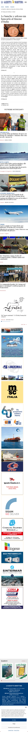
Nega (14, 723)
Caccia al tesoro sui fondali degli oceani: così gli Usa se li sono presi (12, 195)
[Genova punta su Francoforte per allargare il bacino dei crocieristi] (14, 214)
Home (2, 6)
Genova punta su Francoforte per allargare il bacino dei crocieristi (11, 226)
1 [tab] (1, 321)
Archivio (23, 661)
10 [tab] (12, 680)
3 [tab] (3, 321)
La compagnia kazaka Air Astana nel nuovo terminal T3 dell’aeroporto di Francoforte (12, 286)
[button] (26, 707)
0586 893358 (17, 690)
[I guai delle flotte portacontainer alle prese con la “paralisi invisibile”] (14, 151)
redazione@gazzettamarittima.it (16, 693)
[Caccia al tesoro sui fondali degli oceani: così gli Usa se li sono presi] (14, 183)
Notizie (1, 262)
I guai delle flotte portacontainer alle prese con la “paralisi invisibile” (13, 164)
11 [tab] (13, 680)
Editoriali (2, 140)
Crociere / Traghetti (4, 233)
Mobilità (7, 6)
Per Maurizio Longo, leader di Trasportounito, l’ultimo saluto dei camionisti (12, 257)
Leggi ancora (14, 317)
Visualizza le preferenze (14, 727)
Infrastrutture (3, 290)
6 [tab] (7, 321)
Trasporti (12, 6)
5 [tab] (6, 321)
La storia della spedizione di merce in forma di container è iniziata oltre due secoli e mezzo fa (13, 135)
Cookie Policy (10, 730)
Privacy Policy (16, 730)
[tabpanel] (14, 317)
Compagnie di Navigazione (6, 171)
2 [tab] (2, 321)
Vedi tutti (23, 324)
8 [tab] (9, 321)
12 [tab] (14, 680)
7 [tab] (8, 321)
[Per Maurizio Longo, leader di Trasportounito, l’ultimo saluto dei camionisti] (14, 245)
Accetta (14, 720)
